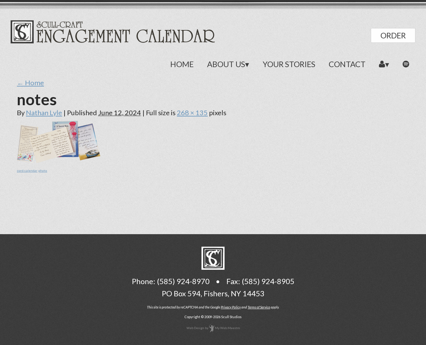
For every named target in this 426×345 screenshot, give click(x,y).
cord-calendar (27, 170)
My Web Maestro (227, 328)
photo (42, 170)
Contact (347, 64)
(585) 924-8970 (183, 281)
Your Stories (289, 64)
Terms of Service (259, 307)
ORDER (393, 35)
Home (182, 64)
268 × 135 (192, 112)
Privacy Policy (231, 307)
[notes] (58, 160)
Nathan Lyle (44, 112)
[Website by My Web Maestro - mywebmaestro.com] (211, 328)
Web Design (195, 328)
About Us (226, 64)
